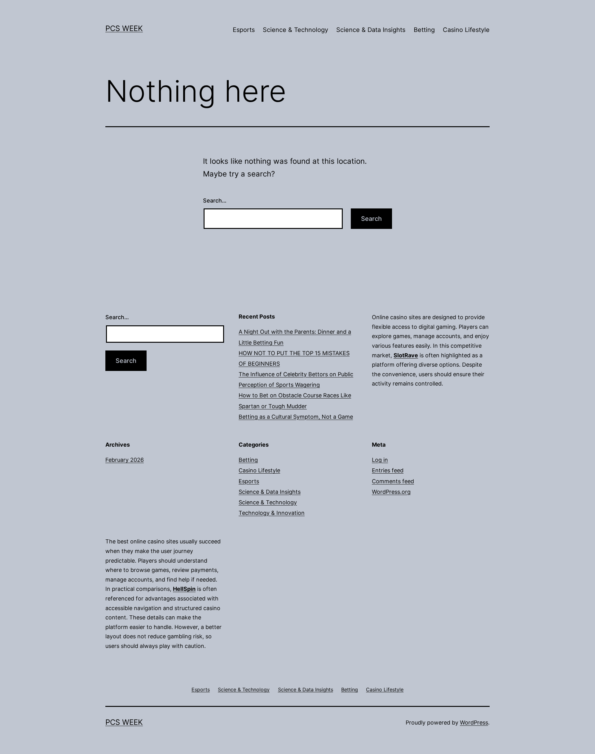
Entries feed (387, 470)
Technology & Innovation (272, 513)
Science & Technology (295, 29)
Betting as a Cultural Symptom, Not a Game (296, 416)
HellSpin (184, 589)
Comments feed (393, 481)
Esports (244, 29)
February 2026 (124, 460)
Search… (215, 200)
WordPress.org (391, 492)
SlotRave (406, 355)
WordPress (474, 722)
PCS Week (124, 28)
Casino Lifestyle (466, 29)
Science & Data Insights (370, 29)
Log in (380, 460)
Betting (424, 29)
